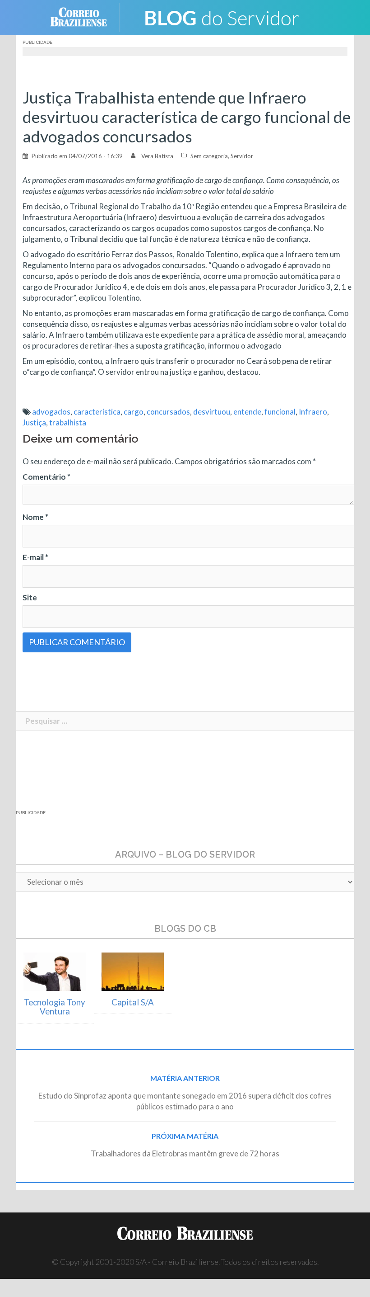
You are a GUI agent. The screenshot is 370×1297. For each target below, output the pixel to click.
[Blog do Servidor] (221, 16)
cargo (133, 411)
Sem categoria (209, 156)
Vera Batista (157, 156)
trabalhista (67, 422)
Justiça (34, 422)
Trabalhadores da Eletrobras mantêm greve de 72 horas (185, 1153)
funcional (280, 411)
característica (97, 411)
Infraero (313, 411)
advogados (51, 411)
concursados (168, 411)
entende (247, 411)
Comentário (46, 476)
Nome (35, 517)
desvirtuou (211, 411)
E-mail (35, 557)
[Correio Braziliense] (85, 16)
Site (30, 597)
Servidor (242, 156)
